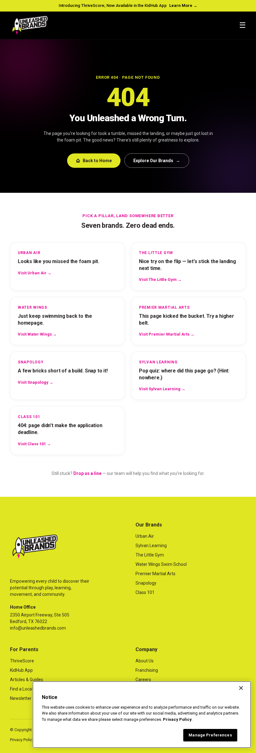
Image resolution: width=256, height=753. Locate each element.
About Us (144, 660)
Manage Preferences (210, 735)
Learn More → (183, 5)
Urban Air (144, 536)
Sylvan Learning (151, 545)
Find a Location (24, 688)
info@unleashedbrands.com (38, 628)
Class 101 (145, 592)
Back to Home (97, 160)
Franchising (146, 670)
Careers (143, 679)
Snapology (145, 583)
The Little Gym (149, 554)
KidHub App (21, 670)
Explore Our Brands (156, 160)
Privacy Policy (22, 739)
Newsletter (21, 698)
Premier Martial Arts (155, 573)
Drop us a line (87, 473)
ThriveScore (22, 660)
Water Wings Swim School (161, 564)
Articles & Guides (26, 679)
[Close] (241, 688)
